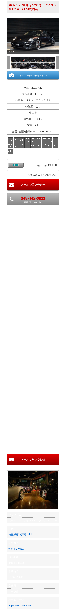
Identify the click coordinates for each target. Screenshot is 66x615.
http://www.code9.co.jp (20, 605)
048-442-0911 (16, 548)
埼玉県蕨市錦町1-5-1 (20, 534)
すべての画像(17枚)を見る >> (33, 75)
